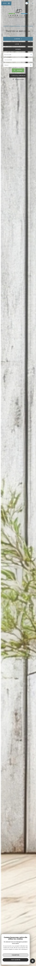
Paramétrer (15, 955)
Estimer (18, 49)
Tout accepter (15, 959)
